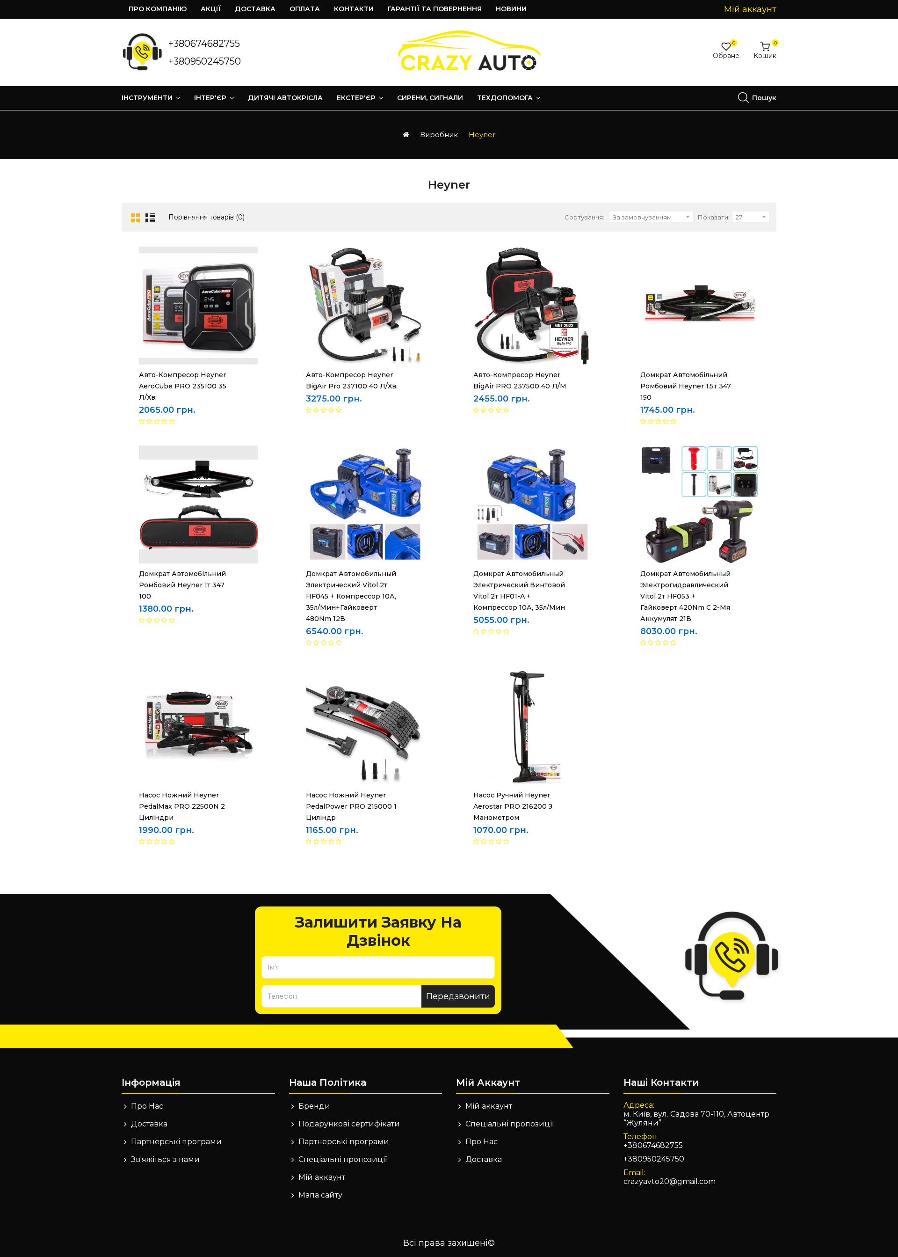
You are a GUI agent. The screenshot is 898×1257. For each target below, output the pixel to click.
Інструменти (148, 98)
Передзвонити (458, 996)
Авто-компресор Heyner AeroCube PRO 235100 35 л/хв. (182, 386)
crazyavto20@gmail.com (669, 1181)
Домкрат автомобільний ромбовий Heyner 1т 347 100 (182, 585)
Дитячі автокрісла (285, 98)
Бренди (314, 1106)
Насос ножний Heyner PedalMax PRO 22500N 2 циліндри (182, 806)
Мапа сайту (320, 1195)
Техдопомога (506, 98)
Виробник (439, 134)
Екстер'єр (357, 98)
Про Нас (147, 1106)
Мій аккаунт (321, 1177)
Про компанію (158, 9)
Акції (211, 9)
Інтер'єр (211, 98)
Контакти (354, 9)
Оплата (305, 9)
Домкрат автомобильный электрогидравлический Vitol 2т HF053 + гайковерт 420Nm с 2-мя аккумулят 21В (685, 596)
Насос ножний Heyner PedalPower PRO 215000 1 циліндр (351, 806)
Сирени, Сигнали (430, 98)
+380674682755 (204, 43)
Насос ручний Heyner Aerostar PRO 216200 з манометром (512, 806)
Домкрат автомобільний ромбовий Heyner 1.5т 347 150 (685, 386)
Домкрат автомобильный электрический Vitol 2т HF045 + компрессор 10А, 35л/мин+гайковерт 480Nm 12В (351, 596)
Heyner (482, 134)
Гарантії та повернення (435, 9)
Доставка (255, 9)
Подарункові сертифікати (349, 1123)
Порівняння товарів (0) (206, 217)
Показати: (714, 217)
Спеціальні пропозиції (342, 1159)
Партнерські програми (176, 1141)
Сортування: (584, 217)
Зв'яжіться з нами (165, 1159)
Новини (511, 9)
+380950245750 (204, 61)
